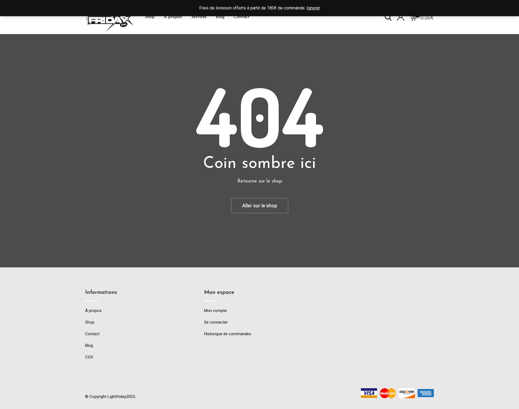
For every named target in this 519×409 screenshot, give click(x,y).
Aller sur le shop (259, 205)
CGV (89, 357)
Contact (241, 17)
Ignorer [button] (313, 8)
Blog (220, 17)
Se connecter (216, 322)
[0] (413, 17)
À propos (173, 17)
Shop (150, 17)
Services (199, 17)
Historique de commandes (227, 333)
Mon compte (215, 310)
